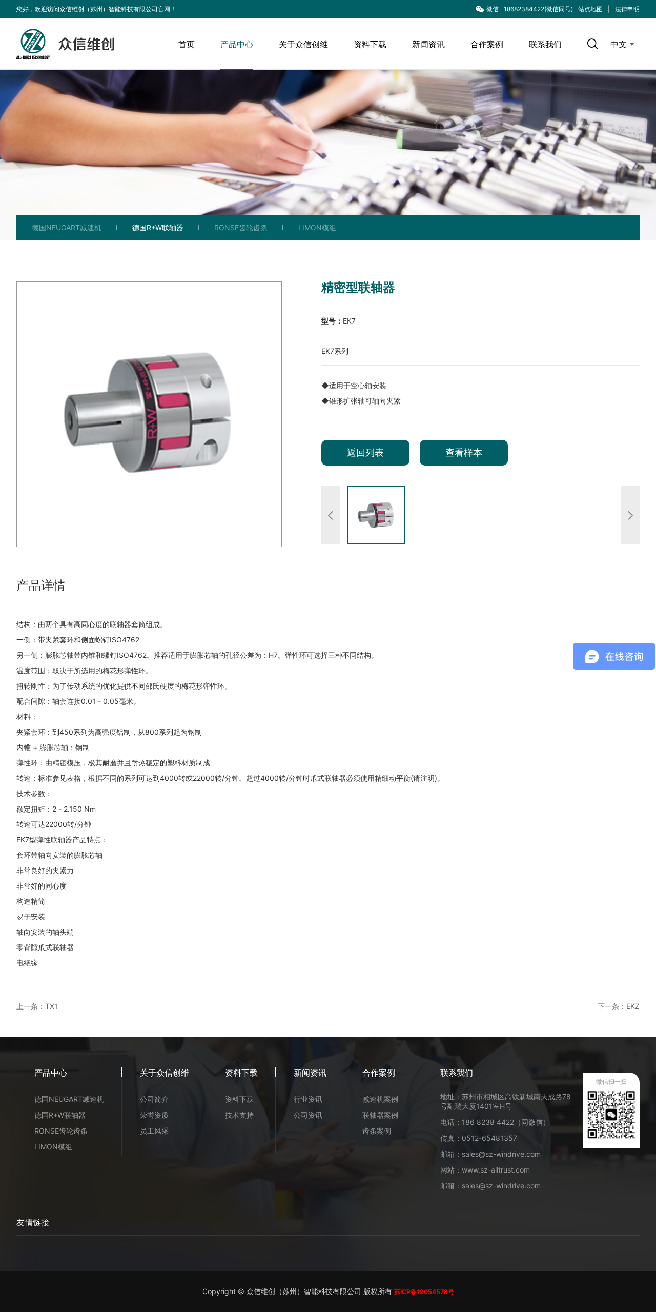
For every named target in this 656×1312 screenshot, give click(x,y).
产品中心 (236, 44)
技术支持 (239, 1115)
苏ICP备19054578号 (424, 1292)
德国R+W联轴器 (157, 227)
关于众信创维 (303, 44)
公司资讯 (308, 1115)
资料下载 (370, 44)
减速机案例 (380, 1099)
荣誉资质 (154, 1115)
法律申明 (627, 9)
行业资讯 (308, 1099)
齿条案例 (376, 1130)
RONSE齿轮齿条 (241, 227)
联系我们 (545, 44)
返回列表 (365, 452)
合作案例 (486, 44)
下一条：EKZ (619, 1006)
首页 (186, 44)
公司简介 (154, 1099)
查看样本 (463, 452)
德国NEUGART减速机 (66, 227)
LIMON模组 (317, 227)
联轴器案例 (380, 1115)
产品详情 (41, 585)
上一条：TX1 (37, 1006)
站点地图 (590, 9)
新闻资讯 (428, 44)
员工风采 (154, 1130)
